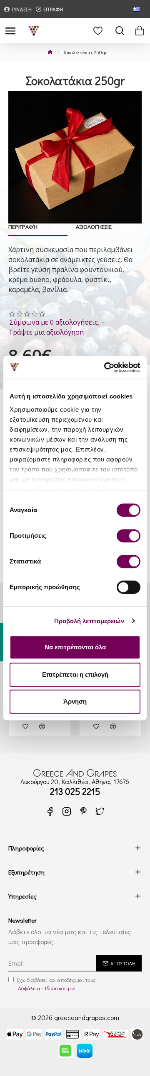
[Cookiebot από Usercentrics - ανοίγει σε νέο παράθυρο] (105, 367)
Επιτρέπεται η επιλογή (75, 674)
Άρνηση (75, 701)
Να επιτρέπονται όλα (75, 647)
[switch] (128, 535)
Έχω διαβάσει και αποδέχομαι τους (56, 983)
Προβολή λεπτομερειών (89, 620)
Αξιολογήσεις (94, 227)
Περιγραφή (23, 227)
